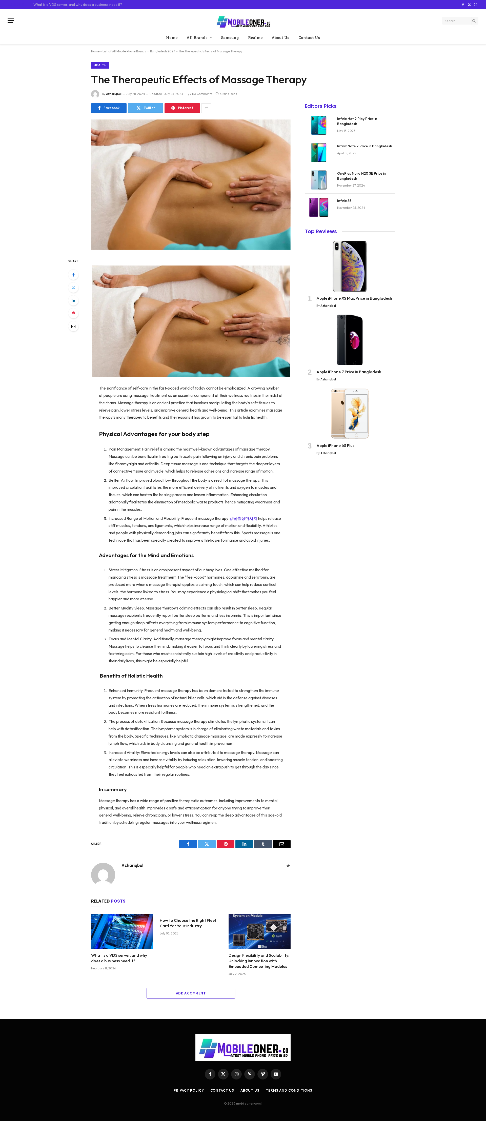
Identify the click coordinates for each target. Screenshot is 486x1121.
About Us (280, 37)
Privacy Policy (189, 1090)
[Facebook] (73, 275)
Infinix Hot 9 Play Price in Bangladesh (357, 121)
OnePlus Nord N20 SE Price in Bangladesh (361, 176)
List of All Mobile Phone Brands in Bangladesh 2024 (139, 51)
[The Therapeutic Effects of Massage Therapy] (191, 184)
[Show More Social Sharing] (206, 108)
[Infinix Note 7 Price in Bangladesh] (319, 152)
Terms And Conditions (289, 1090)
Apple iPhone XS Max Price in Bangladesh (354, 298)
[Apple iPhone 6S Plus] (350, 413)
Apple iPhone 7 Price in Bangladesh (348, 371)
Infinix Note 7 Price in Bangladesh (364, 146)
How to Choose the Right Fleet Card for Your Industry (76, 4)
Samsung (230, 37)
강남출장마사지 (243, 518)
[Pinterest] (73, 313)
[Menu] (11, 20)
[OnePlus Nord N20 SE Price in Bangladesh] (319, 180)
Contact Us (309, 37)
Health (100, 65)
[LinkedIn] (73, 300)
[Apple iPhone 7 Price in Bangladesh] (350, 340)
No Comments (202, 94)
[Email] (73, 326)
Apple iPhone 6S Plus (335, 445)
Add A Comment (191, 993)
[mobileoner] (243, 20)
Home (171, 37)
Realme (255, 37)
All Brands (197, 37)
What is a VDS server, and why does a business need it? (119, 958)
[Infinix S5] (319, 207)
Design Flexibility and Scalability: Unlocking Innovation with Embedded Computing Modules (259, 961)
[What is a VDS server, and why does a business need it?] (122, 931)
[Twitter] (73, 287)
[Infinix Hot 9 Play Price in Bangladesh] (319, 125)
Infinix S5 (344, 200)
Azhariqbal (114, 94)
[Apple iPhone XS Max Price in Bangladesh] (350, 266)
